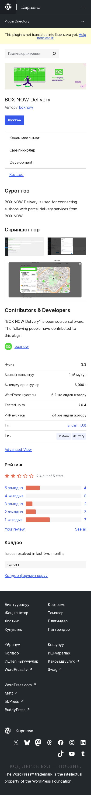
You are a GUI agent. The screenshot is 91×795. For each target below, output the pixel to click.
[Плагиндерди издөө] (54, 53)
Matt (11, 693)
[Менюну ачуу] (83, 7)
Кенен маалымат (25, 138)
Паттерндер (59, 629)
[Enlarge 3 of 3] (80, 266)
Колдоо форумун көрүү (26, 575)
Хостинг (12, 621)
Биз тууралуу (17, 604)
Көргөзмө (57, 604)
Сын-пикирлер (22, 150)
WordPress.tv (18, 669)
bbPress (14, 701)
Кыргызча (24, 730)
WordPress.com (20, 685)
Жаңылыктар (16, 612)
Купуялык (13, 629)
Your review (15, 529)
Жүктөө (14, 120)
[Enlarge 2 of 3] (80, 243)
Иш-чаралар (59, 653)
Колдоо (16, 174)
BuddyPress (17, 709)
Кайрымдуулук (63, 661)
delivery (78, 436)
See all (80, 529)
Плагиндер (58, 621)
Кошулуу (56, 644)
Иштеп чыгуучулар (21, 661)
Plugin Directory (17, 21)
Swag (55, 669)
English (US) (77, 425)
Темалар (55, 612)
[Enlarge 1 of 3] (37, 243)
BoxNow (63, 436)
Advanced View (18, 449)
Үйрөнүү (12, 644)
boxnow (26, 107)
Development (21, 162)
